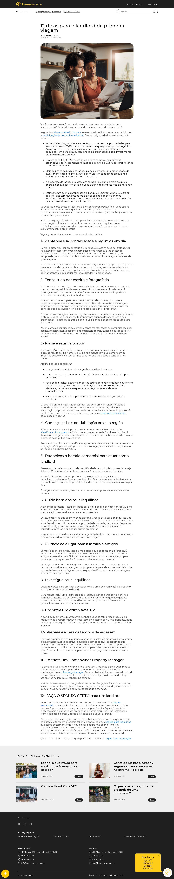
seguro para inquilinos (118, 722)
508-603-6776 (27, 859)
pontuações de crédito (113, 413)
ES (26, 12)
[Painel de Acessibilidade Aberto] (5, 874)
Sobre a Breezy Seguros (29, 836)
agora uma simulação (118, 738)
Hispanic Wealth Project (67, 132)
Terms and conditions (27, 875)
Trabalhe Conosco (61, 836)
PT (17, 12)
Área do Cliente (134, 4)
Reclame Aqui (95, 836)
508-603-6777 (73, 12)
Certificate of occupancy (55, 432)
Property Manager (73, 672)
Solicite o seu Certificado (135, 836)
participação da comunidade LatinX (63, 135)
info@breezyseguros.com (49, 12)
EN (21, 12)
